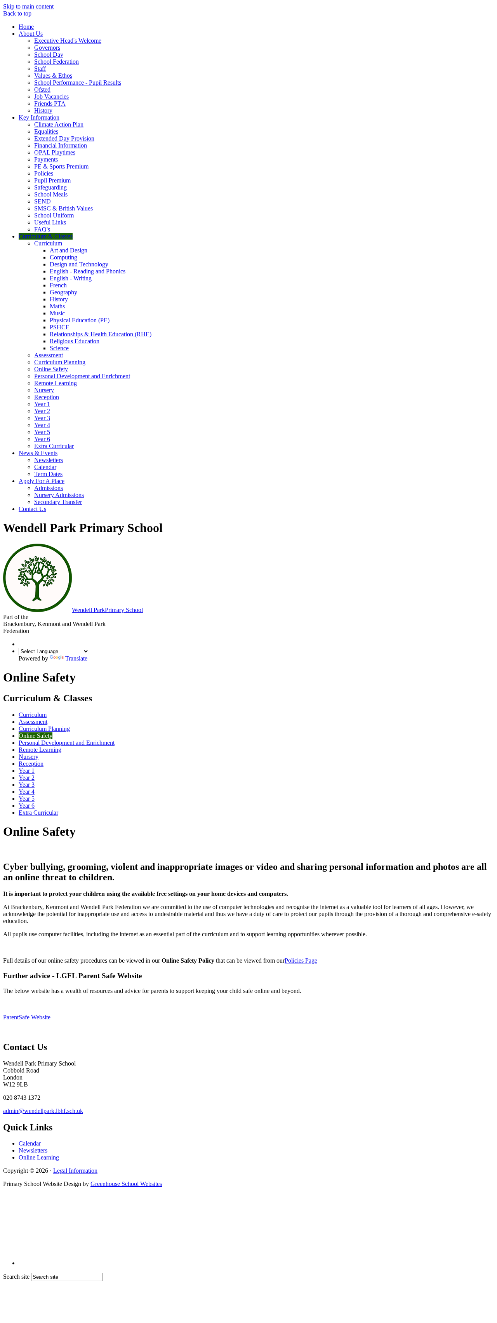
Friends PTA (50, 103)
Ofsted (42, 89)
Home (26, 26)
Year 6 (42, 439)
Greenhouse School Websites (126, 1183)
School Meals (51, 194)
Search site (16, 1276)
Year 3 (42, 418)
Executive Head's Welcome (67, 40)
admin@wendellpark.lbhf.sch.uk (43, 1110)
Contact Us (32, 509)
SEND (42, 201)
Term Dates (48, 474)
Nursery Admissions (59, 495)
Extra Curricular (54, 446)
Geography (63, 292)
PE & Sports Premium (61, 166)
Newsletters (48, 460)
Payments (46, 159)
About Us (31, 33)
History (43, 110)
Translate (76, 658)
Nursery (44, 390)
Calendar (45, 467)
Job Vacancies (51, 96)
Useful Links (50, 222)
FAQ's (42, 229)
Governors (47, 47)
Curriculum (48, 243)
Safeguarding (50, 187)
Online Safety (51, 369)
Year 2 (42, 411)
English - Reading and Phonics (87, 271)
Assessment (48, 355)
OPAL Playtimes (54, 152)
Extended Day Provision (64, 138)
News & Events (38, 453)
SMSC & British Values (63, 208)
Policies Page (301, 960)
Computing (63, 257)
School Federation (56, 61)
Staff (40, 68)
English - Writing (71, 278)
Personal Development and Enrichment (82, 376)
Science (59, 348)
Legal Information (75, 1170)
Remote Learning (55, 383)
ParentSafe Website (26, 1017)
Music (57, 313)
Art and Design (68, 250)
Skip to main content (28, 6)
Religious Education (74, 341)
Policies (43, 173)
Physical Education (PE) (79, 320)
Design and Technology (79, 264)
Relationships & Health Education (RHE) (100, 334)
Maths (57, 306)
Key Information (39, 117)
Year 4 (42, 425)
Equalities (46, 131)
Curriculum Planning (59, 362)
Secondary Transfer (58, 502)
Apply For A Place (41, 481)
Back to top (17, 13)
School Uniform (54, 215)
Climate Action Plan (58, 124)
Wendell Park (107, 610)
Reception (46, 397)
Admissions (48, 488)
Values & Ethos (53, 75)
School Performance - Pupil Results (77, 82)
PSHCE (60, 327)
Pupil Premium (52, 180)
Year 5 (42, 432)
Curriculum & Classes (46, 236)
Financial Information (60, 145)
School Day (48, 54)
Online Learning (39, 1157)
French (58, 285)
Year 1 (42, 404)
